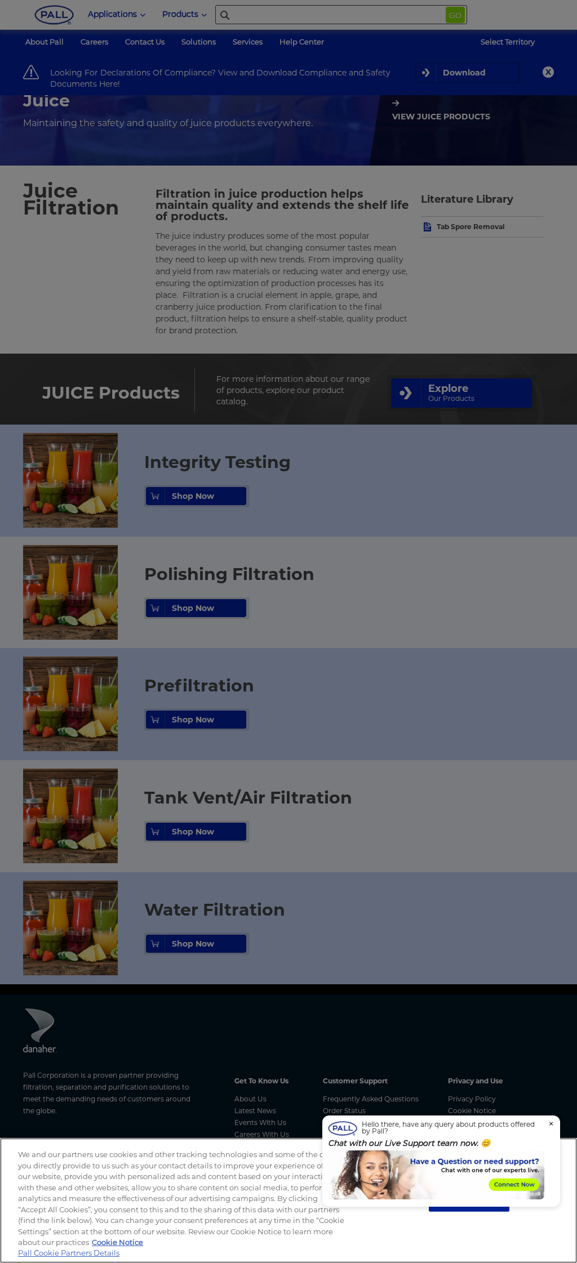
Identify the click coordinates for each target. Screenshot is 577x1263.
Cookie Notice (117, 1242)
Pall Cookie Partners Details (68, 1252)
